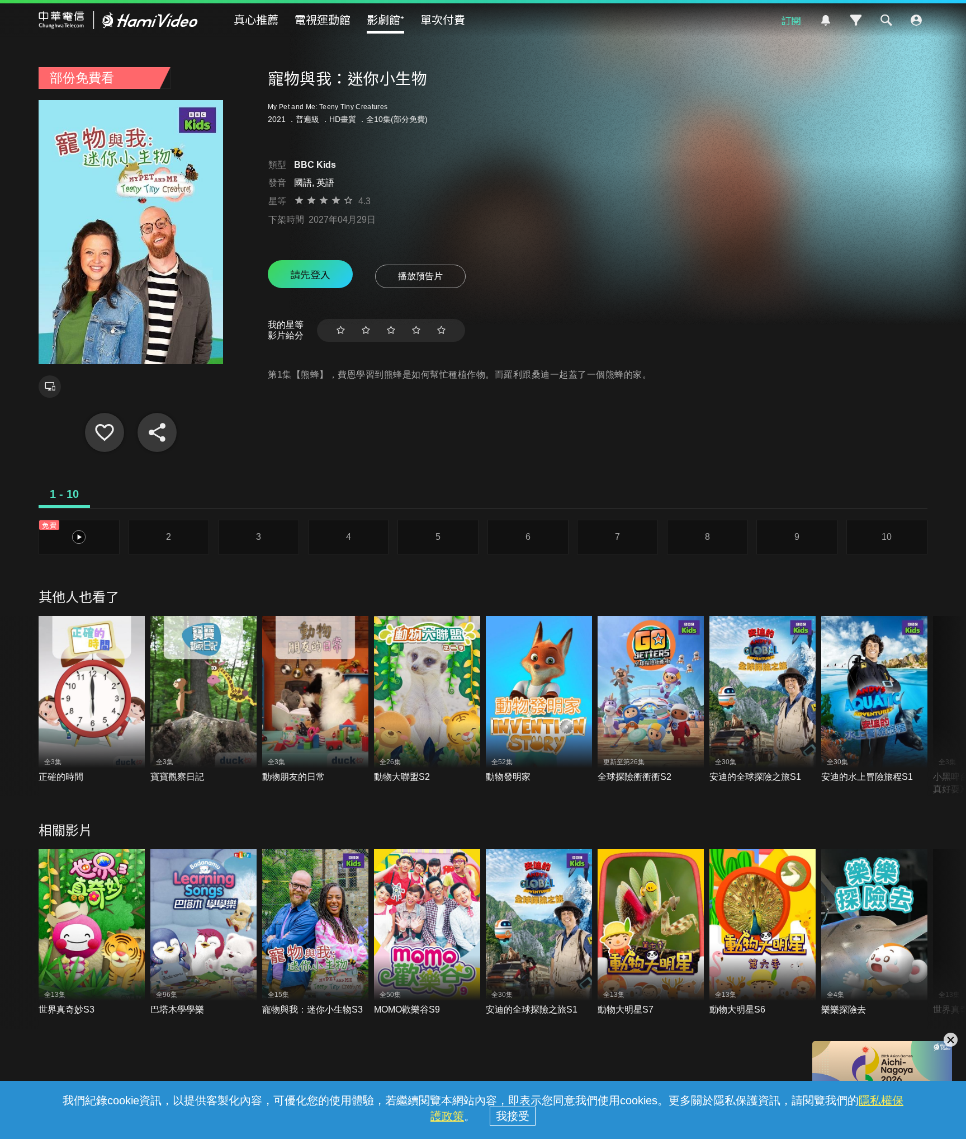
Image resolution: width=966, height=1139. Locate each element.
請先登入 (310, 274)
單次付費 (442, 19)
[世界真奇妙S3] (92, 932)
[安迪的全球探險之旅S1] (762, 699)
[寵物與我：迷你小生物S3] (315, 932)
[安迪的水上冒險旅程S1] (874, 699)
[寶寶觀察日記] (203, 699)
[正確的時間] (92, 699)
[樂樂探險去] (874, 932)
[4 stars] (416, 330)
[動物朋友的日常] (315, 699)
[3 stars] (391, 330)
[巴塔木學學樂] (203, 932)
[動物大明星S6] (762, 932)
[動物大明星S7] (651, 932)
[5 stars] (441, 330)
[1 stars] (340, 330)
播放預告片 (420, 276)
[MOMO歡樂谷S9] (427, 932)
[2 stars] (365, 330)
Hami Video (118, 20)
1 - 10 (64, 494)
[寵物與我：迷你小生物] (104, 432)
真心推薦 (256, 19)
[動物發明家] (539, 699)
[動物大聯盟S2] (427, 699)
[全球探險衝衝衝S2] (651, 699)
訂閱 (791, 20)
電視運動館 (323, 19)
